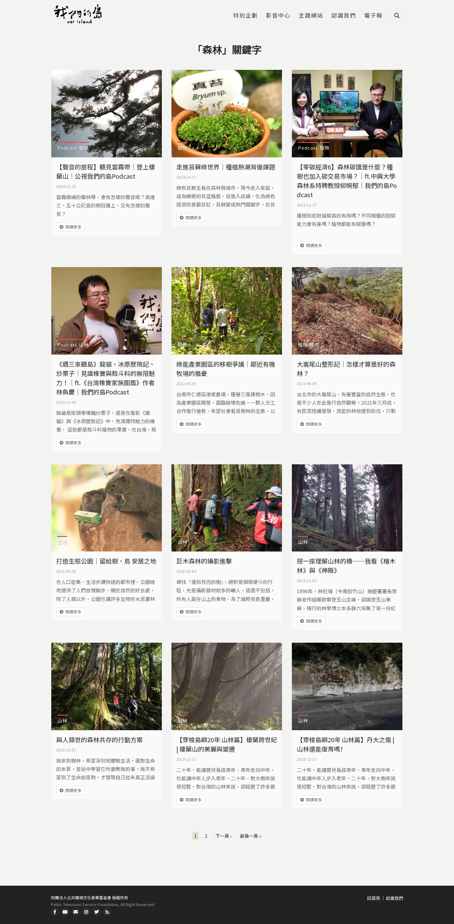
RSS (107, 911)
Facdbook (54, 911)
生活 (62, 542)
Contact (75, 911)
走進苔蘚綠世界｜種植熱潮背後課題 (225, 166)
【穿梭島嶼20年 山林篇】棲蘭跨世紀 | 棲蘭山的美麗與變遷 (226, 744)
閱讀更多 (73, 227)
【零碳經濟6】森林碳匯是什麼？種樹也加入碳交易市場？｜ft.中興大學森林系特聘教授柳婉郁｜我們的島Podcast (347, 180)
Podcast (67, 147)
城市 (314, 344)
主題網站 (311, 15)
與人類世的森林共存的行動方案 (99, 739)
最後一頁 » (250, 835)
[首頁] (79, 14)
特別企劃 (245, 15)
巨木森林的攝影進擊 (204, 560)
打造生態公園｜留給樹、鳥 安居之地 (106, 560)
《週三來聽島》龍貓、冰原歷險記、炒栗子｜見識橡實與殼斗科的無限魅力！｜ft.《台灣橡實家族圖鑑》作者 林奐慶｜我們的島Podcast (105, 378)
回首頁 (373, 898)
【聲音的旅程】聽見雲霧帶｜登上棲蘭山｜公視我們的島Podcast (105, 171)
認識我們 (343, 15)
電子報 (373, 15)
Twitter (96, 911)
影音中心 (278, 15)
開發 (182, 344)
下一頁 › (223, 835)
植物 (84, 147)
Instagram (86, 911)
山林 (84, 344)
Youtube (65, 911)
